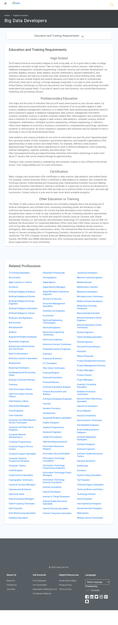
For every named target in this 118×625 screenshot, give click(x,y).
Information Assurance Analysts (53, 447)
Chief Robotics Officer (18, 401)
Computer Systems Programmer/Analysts (19, 459)
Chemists (13, 384)
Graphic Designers (51, 422)
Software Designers (86, 444)
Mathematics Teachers (87, 287)
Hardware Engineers (52, 432)
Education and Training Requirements (57, 35)
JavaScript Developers (87, 273)
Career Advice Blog (67, 580)
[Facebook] (87, 597)
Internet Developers (52, 492)
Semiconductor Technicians (89, 420)
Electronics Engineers (52, 339)
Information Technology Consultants (54, 459)
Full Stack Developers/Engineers (57, 399)
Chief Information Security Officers (21, 395)
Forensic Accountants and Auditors (54, 392)
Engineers (47, 354)
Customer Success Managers (22, 485)
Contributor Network (42, 593)
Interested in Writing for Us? (45, 589)
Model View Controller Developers (87, 307)
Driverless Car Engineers (54, 311)
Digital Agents (49, 282)
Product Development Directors (91, 361)
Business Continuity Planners (22, 380)
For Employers (39, 580)
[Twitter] (97, 597)
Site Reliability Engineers (88, 425)
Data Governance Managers (21, 499)
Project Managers (85, 380)
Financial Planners (51, 382)
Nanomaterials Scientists (88, 313)
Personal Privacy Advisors (88, 346)
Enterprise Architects (52, 358)
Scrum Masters (84, 411)
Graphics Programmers (53, 427)
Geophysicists (49, 413)
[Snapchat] (87, 601)
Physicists (81, 351)
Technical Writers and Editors (90, 489)
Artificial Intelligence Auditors (22, 292)
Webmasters (83, 513)
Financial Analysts (51, 373)
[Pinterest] (106, 597)
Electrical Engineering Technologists (52, 321)
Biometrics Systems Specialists (23, 358)
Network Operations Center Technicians (89, 326)
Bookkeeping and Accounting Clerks (22, 373)
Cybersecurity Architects (20, 489)
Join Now (11, 589)
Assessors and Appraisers (21, 318)
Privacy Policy (65, 585)
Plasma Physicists (85, 356)
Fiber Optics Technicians (54, 368)
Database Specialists (18, 518)
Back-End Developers (18, 354)
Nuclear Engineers (85, 332)
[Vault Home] (16, 3)
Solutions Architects (86, 461)
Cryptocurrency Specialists (21, 475)
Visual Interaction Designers (89, 508)
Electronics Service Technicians (57, 344)
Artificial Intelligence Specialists (23, 308)
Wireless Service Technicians (90, 518)
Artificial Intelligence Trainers (22, 313)
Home (7, 16)
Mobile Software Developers (90, 301)
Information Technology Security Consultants (54, 481)
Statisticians (82, 466)
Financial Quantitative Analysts (57, 387)
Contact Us (12, 585)
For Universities (40, 585)
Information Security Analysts (56, 453)
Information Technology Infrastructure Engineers (54, 466)
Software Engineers (86, 449)
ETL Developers (50, 363)
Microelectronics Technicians (90, 296)
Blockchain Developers (19, 368)
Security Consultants (86, 415)
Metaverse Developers (87, 292)
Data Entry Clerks (16, 494)
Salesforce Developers (87, 406)
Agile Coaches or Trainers (20, 282)
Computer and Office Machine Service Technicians (22, 421)
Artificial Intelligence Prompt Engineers (21, 302)
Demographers (50, 277)
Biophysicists (15, 363)
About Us (11, 580)
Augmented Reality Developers (23, 337)
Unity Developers (84, 499)
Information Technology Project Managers (57, 473)
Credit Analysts (16, 470)
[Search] (112, 5)
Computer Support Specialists (22, 454)
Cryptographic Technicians (21, 480)
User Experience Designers (89, 503)
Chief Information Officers (20, 389)
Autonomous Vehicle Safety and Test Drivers (21, 347)
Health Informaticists (52, 437)
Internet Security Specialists (55, 508)
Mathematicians (84, 282)
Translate (95, 590)
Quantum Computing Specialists (86, 385)
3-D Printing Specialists (19, 273)
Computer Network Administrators (17, 435)
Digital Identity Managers (54, 287)
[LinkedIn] (92, 597)
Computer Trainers (17, 466)
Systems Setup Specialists (89, 475)
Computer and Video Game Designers (21, 428)
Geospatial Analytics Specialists (57, 418)
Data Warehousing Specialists (22, 513)
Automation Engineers (19, 341)
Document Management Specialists (54, 304)
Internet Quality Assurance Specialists (55, 502)
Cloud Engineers (16, 411)
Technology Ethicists (86, 494)
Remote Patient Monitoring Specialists (89, 400)
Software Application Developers (86, 438)
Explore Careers (20, 16)
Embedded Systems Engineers (57, 349)
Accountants (14, 277)
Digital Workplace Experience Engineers (56, 292)
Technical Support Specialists (90, 485)
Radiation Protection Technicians (86, 392)
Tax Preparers (83, 480)
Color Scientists (16, 415)
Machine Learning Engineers (90, 277)
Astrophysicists (16, 327)
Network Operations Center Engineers (89, 319)
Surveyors (81, 470)
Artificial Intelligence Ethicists (22, 296)
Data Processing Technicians (22, 503)
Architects (13, 287)
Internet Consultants (52, 487)
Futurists (47, 403)
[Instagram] (101, 597)
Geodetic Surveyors (52, 408)
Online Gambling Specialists (89, 337)
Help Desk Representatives (55, 442)
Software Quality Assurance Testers (90, 454)
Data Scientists (15, 508)
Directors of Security (52, 299)
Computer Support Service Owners (21, 447)
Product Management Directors (91, 365)
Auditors (13, 332)
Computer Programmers (20, 442)
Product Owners (84, 375)
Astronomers (15, 322)
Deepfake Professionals (54, 273)
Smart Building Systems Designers (88, 430)
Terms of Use (65, 589)
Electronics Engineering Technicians (53, 333)
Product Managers (85, 370)
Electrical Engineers (52, 327)
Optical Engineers (85, 342)
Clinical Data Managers (19, 406)
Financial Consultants (52, 377)
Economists (48, 315)
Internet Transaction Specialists (57, 513)
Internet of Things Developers (56, 496)
